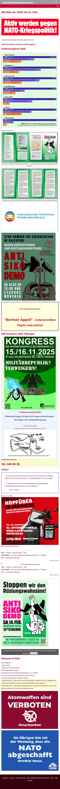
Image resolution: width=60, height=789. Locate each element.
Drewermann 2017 (7, 686)
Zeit (2, 553)
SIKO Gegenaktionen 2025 (9, 670)
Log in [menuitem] (56, 2)
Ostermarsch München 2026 (10, 668)
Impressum (5, 778)
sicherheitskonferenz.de (17, 2)
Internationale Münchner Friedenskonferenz (15, 678)
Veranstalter (5, 555)
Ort (2, 558)
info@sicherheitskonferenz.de (39, 778)
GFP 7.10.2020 (14, 490)
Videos (12, 778)
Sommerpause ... (6, 663)
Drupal (30, 780)
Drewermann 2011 (7, 680)
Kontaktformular (21, 778)
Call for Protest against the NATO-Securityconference (18, 675)
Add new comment (54, 560)
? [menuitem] (51, 2)
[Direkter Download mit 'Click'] (30, 167)
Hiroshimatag (5, 665)
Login (51, 778)
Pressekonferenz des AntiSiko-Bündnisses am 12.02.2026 (19, 673)
